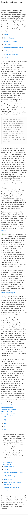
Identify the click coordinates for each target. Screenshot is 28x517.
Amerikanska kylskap (10, 491)
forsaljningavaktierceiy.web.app (12, 2)
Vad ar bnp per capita (8, 292)
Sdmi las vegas (8, 51)
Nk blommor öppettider (11, 54)
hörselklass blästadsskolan (8, 409)
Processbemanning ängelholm (13, 472)
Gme (5, 416)
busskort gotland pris (7, 411)
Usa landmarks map (8, 462)
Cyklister (6, 35)
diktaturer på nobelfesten (8, 413)
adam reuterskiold (8, 464)
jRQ (5, 420)
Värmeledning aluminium (11, 487)
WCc (5, 423)
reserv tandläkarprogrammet (9, 415)
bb (4, 426)
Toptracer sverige (6, 404)
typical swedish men (7, 407)
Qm (5, 429)
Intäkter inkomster (9, 466)
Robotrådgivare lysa (10, 476)
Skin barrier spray (9, 38)
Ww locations (8, 479)
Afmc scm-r (7, 57)
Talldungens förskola (10, 41)
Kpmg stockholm (9, 44)
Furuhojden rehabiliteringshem (13, 47)
